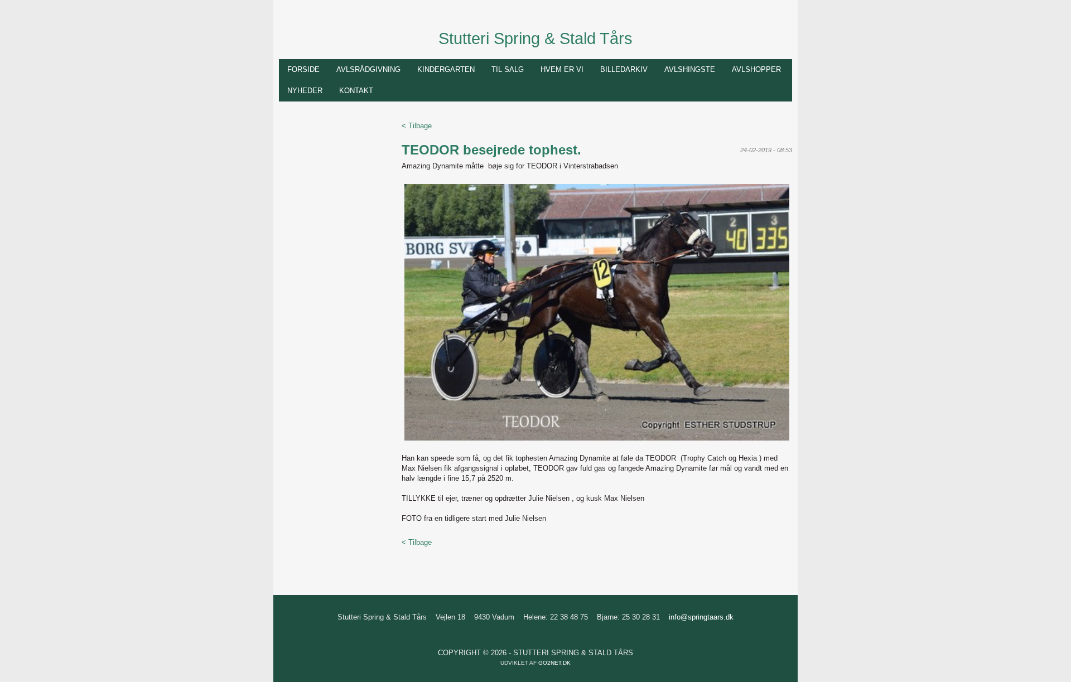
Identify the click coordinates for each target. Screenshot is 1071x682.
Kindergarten (446, 69)
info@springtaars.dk (701, 617)
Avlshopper (756, 69)
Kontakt (356, 90)
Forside (303, 69)
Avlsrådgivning (368, 69)
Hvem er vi (562, 69)
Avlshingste (689, 69)
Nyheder (304, 90)
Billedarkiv (624, 69)
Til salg (507, 69)
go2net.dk (554, 663)
